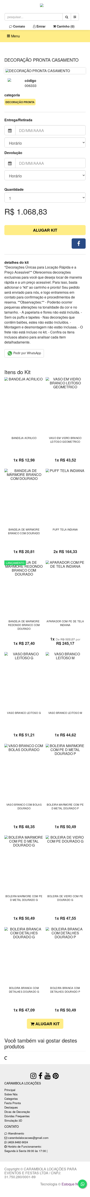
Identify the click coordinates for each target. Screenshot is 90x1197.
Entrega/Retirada (18, 120)
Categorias (11, 1098)
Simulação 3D (13, 1120)
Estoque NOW (73, 1184)
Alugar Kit (45, 230)
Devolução (13, 153)
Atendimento (15, 1133)
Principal (9, 1090)
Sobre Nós (11, 1094)
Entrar (40, 26)
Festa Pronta (12, 1103)
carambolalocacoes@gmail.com (28, 1138)
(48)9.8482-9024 (18, 1142)
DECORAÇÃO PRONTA (20, 102)
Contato (18, 26)
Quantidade (14, 189)
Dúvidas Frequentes (17, 1116)
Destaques (11, 1107)
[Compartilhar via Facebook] (79, 243)
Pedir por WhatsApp (26, 353)
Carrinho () (65, 26)
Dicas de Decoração (17, 1112)
